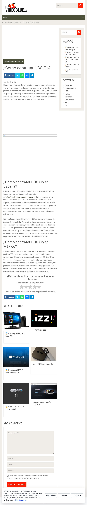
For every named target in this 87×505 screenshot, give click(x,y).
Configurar (77, 495)
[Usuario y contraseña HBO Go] (44, 391)
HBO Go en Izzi (39, 330)
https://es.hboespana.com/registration (20, 197)
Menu (5, 17)
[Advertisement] (30, 43)
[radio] (22, 287)
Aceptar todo (51, 495)
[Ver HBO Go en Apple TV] (43, 354)
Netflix (67, 94)
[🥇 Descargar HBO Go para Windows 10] (16, 357)
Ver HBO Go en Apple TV (43, 364)
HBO (21, 61)
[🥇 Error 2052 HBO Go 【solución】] (16, 393)
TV (66, 105)
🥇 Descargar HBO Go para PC (72, 66)
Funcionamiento (13, 61)
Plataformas (69, 100)
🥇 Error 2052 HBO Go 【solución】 (72, 53)
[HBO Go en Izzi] (44, 318)
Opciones (68, 97)
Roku (66, 103)
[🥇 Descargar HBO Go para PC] (16, 320)
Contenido (68, 85)
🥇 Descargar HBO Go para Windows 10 (72, 59)
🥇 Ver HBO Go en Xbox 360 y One (71, 48)
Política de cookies (19, 500)
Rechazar (64, 495)
